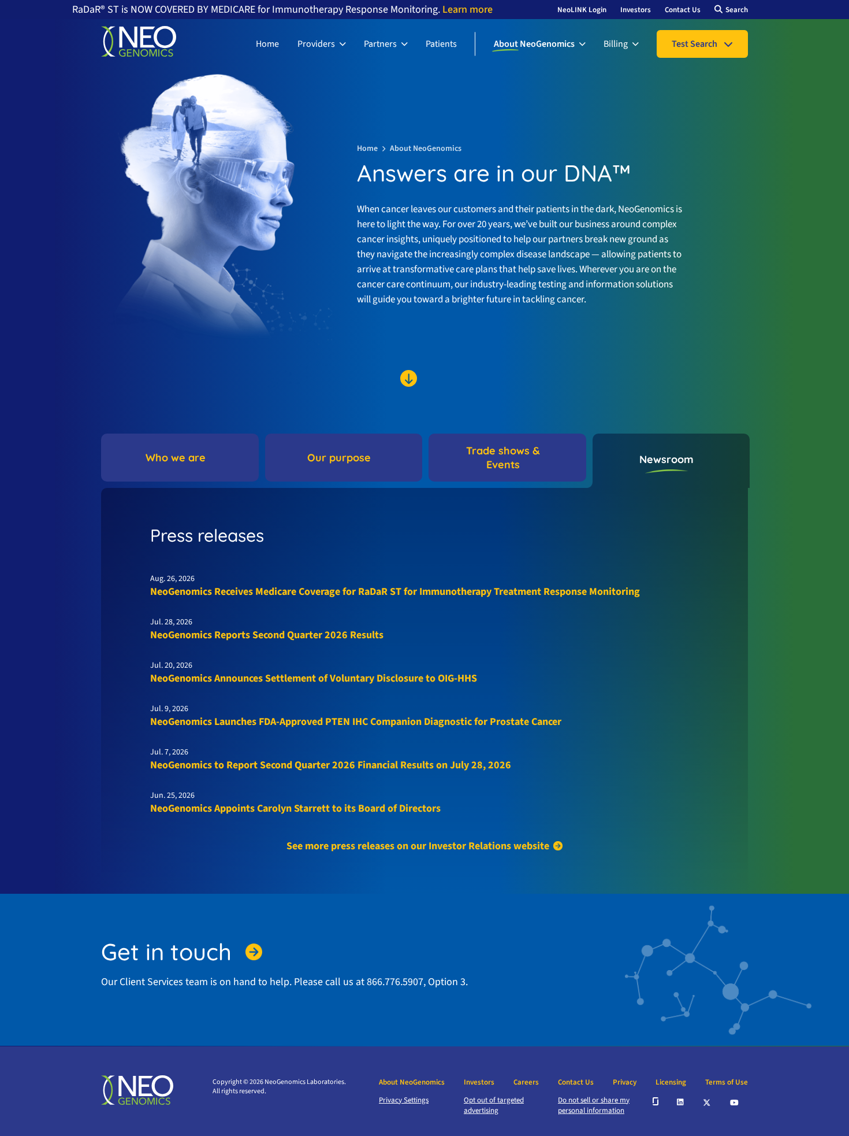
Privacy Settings (404, 1100)
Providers (316, 44)
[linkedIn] (681, 1101)
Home (267, 44)
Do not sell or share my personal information (594, 1105)
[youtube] (735, 1101)
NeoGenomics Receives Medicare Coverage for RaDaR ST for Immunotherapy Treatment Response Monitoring (395, 591)
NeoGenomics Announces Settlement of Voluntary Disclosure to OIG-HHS (313, 678)
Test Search (694, 44)
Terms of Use (726, 1082)
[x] (707, 1101)
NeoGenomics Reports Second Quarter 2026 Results (266, 635)
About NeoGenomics (534, 44)
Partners (380, 44)
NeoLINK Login (581, 10)
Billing (616, 44)
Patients (441, 44)
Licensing (671, 1082)
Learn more (466, 9)
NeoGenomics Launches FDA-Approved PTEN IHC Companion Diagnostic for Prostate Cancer (355, 722)
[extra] (655, 1101)
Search (736, 10)
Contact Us (683, 10)
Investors (635, 10)
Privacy (624, 1082)
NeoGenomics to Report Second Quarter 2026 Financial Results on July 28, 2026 (330, 765)
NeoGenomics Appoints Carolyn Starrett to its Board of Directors (295, 808)
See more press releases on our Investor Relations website (417, 846)
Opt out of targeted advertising (494, 1105)
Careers (526, 1082)
